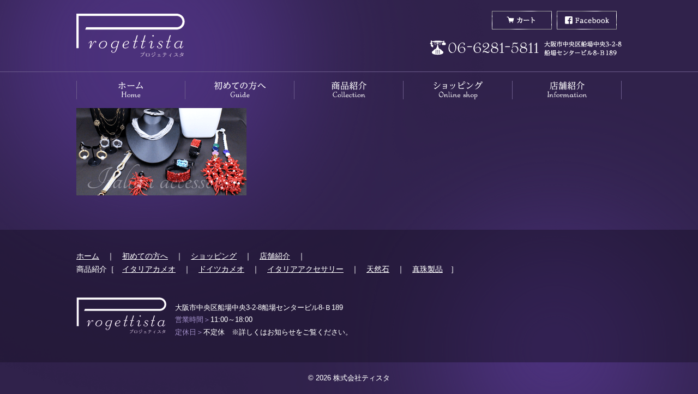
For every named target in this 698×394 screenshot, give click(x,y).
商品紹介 (349, 90)
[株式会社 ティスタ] (130, 36)
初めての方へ (239, 90)
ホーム (130, 90)
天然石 (377, 269)
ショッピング (214, 256)
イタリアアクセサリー (305, 269)
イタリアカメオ (149, 269)
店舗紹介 (567, 90)
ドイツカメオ (221, 269)
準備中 (458, 90)
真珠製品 (427, 269)
